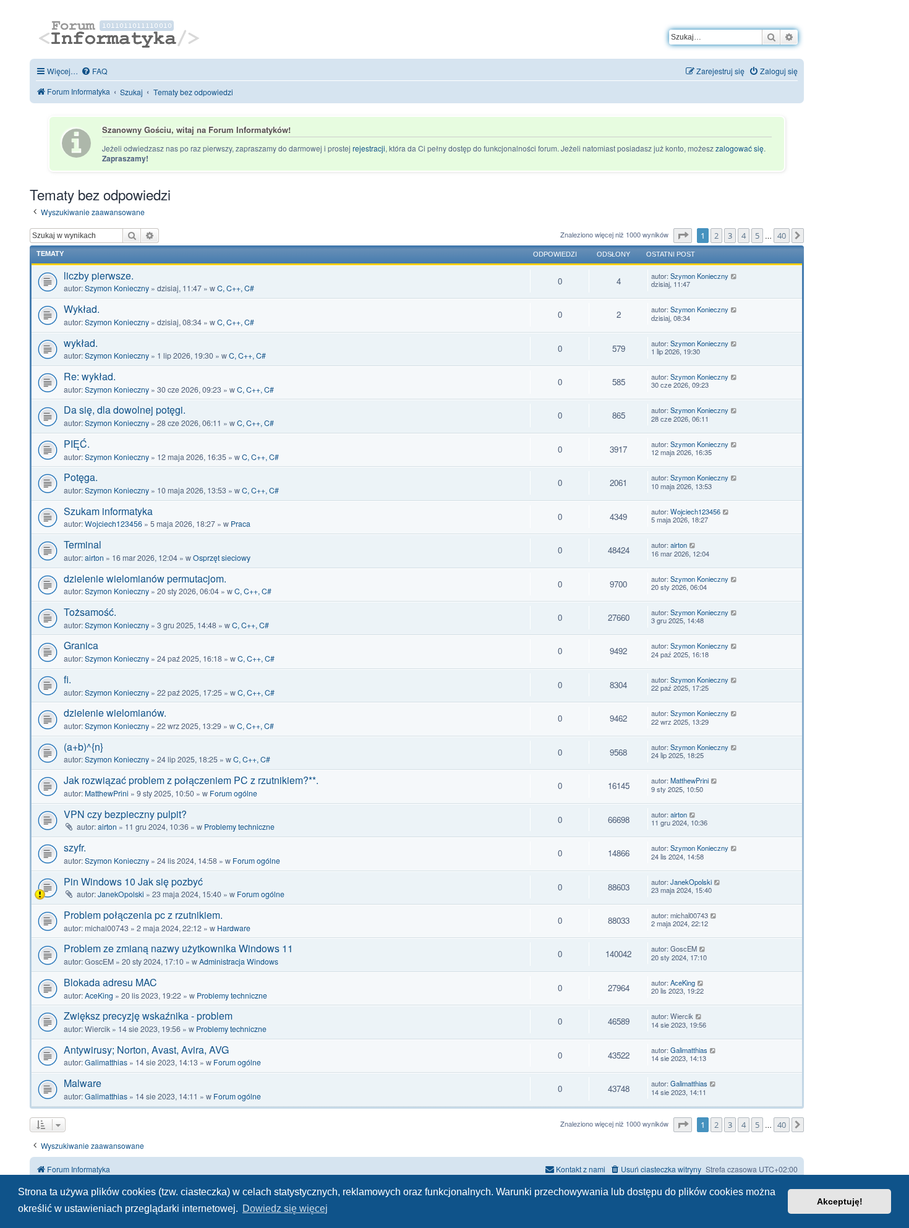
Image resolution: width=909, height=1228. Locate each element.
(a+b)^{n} (83, 747)
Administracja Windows (238, 961)
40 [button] (781, 235)
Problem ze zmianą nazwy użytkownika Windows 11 (178, 948)
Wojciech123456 (113, 523)
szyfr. (75, 847)
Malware (82, 1083)
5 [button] (757, 235)
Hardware (233, 928)
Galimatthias (106, 1062)
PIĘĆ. (77, 444)
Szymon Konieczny (117, 288)
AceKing (99, 995)
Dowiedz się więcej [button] (285, 1208)
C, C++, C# (235, 288)
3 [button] (730, 235)
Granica (81, 645)
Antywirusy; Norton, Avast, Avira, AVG (146, 1050)
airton (94, 557)
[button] (682, 235)
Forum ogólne (233, 793)
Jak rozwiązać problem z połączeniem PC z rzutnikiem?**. (191, 780)
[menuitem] (94, 70)
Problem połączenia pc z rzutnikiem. (143, 915)
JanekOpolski (121, 894)
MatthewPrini (107, 793)
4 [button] (743, 235)
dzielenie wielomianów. (115, 713)
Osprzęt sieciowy (221, 557)
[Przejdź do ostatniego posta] (734, 276)
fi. (67, 679)
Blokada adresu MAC (110, 982)
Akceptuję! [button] (840, 1201)
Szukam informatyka (108, 511)
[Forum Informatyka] (120, 32)
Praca (240, 523)
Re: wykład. (90, 376)
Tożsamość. (90, 612)
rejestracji (368, 148)
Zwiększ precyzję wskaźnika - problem (148, 1015)
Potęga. (81, 477)
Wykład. (82, 309)
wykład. (81, 343)
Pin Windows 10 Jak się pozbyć (133, 881)
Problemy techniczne (239, 826)
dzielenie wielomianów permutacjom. (145, 578)
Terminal (82, 544)
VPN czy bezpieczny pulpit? (125, 814)
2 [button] (716, 235)
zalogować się (739, 148)
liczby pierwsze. (99, 275)
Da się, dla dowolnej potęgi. (125, 410)
